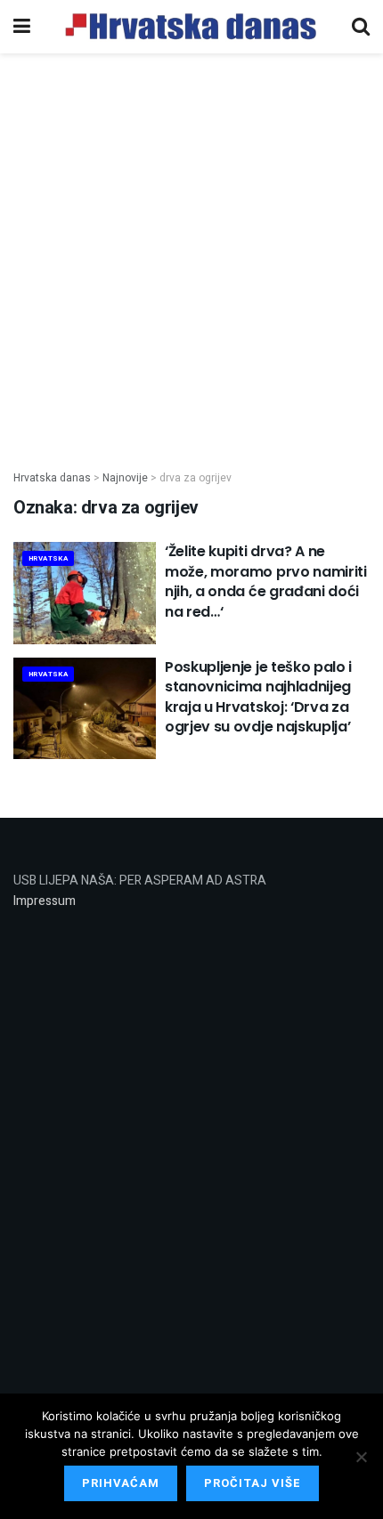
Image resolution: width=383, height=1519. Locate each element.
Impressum (44, 901)
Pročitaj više (252, 1483)
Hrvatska (48, 558)
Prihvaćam (120, 1483)
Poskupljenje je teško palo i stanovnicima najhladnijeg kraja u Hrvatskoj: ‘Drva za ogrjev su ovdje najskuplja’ (258, 697)
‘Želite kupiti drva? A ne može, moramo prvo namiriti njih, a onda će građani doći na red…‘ (266, 581)
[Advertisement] (191, 252)
